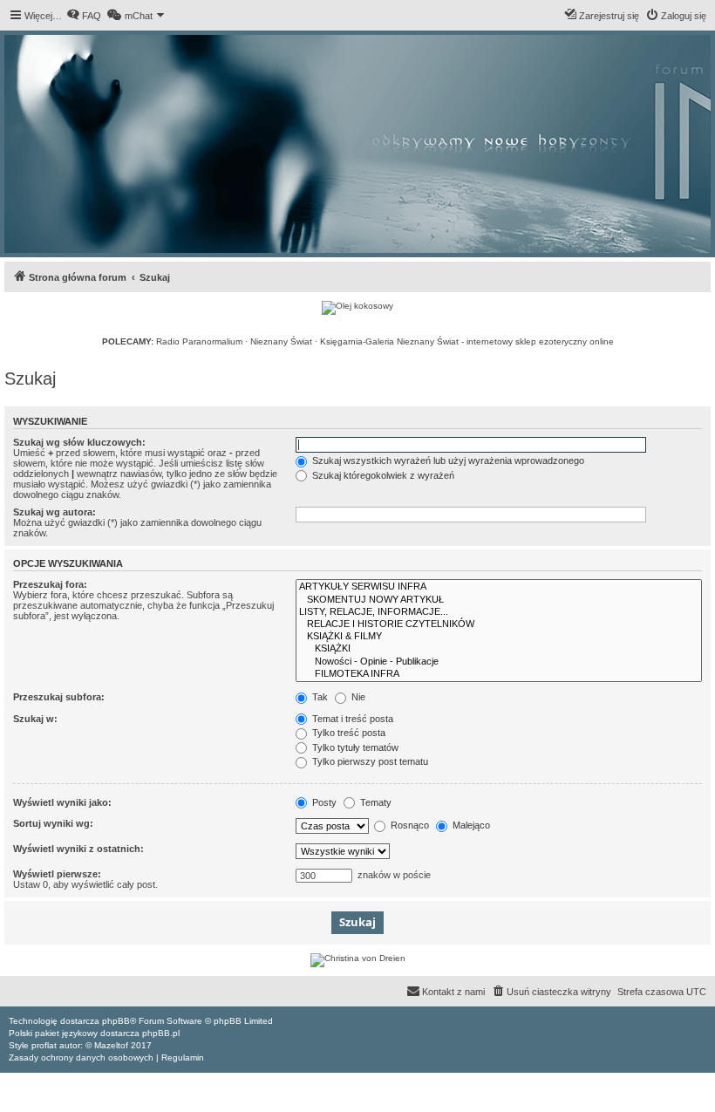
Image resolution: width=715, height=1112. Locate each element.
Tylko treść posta (347, 732)
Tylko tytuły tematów (354, 747)
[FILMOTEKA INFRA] (498, 674)
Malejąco (470, 825)
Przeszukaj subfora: (59, 697)
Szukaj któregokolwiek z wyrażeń (382, 475)
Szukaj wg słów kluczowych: (79, 442)
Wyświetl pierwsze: (57, 874)
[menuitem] (83, 15)
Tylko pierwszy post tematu (369, 761)
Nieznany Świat (281, 341)
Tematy (375, 802)
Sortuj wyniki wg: (53, 823)
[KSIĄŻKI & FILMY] (498, 637)
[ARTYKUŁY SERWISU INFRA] (498, 587)
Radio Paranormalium (199, 341)
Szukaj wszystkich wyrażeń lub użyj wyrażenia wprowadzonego (447, 460)
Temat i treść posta (351, 718)
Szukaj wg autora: (54, 512)
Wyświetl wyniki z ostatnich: (78, 848)
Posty (323, 802)
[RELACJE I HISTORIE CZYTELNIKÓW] (498, 624)
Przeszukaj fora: (50, 584)
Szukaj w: (35, 718)
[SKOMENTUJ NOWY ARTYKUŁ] (498, 600)
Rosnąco (408, 825)
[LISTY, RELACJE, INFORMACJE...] (498, 612)
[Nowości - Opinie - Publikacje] (498, 662)
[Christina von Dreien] (357, 960)
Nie (357, 697)
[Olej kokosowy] (357, 308)
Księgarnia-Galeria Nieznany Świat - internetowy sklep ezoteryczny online (467, 341)
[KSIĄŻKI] (498, 649)
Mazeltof (111, 1045)
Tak (319, 697)
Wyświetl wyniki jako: (62, 802)
